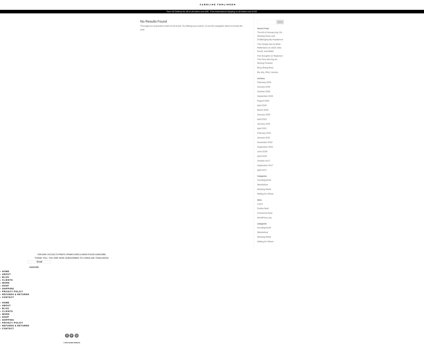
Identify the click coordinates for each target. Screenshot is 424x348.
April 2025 (262, 105)
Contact (8, 297)
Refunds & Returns (15, 294)
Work (6, 283)
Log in (260, 204)
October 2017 (263, 161)
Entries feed (263, 208)
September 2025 (265, 96)
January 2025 (263, 114)
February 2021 (264, 133)
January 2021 (263, 137)
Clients (7, 280)
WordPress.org (264, 217)
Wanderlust (262, 184)
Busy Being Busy (265, 67)
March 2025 (263, 110)
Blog (5, 277)
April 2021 (262, 128)
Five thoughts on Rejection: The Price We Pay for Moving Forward (270, 59)
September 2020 (265, 147)
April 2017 (262, 170)
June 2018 (262, 151)
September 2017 (265, 165)
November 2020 (265, 142)
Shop (5, 286)
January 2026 (263, 87)
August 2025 (263, 101)
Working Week (264, 189)
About (6, 274)
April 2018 (262, 156)
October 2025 (263, 91)
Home (5, 271)
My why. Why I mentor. (267, 72)
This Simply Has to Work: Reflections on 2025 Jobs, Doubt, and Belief (269, 47)
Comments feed (264, 213)
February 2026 (264, 82)
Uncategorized (264, 180)
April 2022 (262, 119)
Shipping (8, 288)
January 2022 (263, 124)
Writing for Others (265, 194)
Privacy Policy (12, 291)
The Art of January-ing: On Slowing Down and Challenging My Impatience (270, 36)
